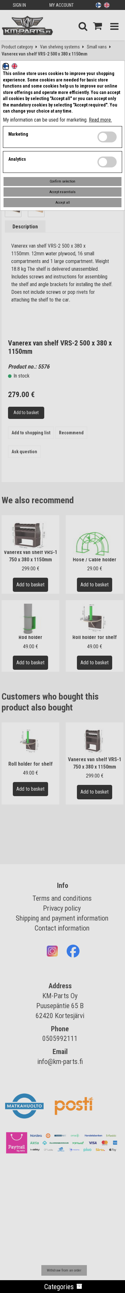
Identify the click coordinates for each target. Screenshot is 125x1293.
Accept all (62, 202)
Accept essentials (62, 192)
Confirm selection (62, 181)
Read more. (100, 120)
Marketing (18, 134)
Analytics (17, 159)
